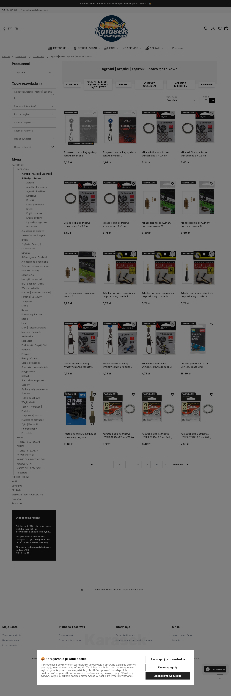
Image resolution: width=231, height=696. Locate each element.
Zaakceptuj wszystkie (167, 675)
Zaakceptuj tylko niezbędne (168, 659)
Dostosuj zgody (167, 667)
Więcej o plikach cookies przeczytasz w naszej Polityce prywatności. (92, 675)
